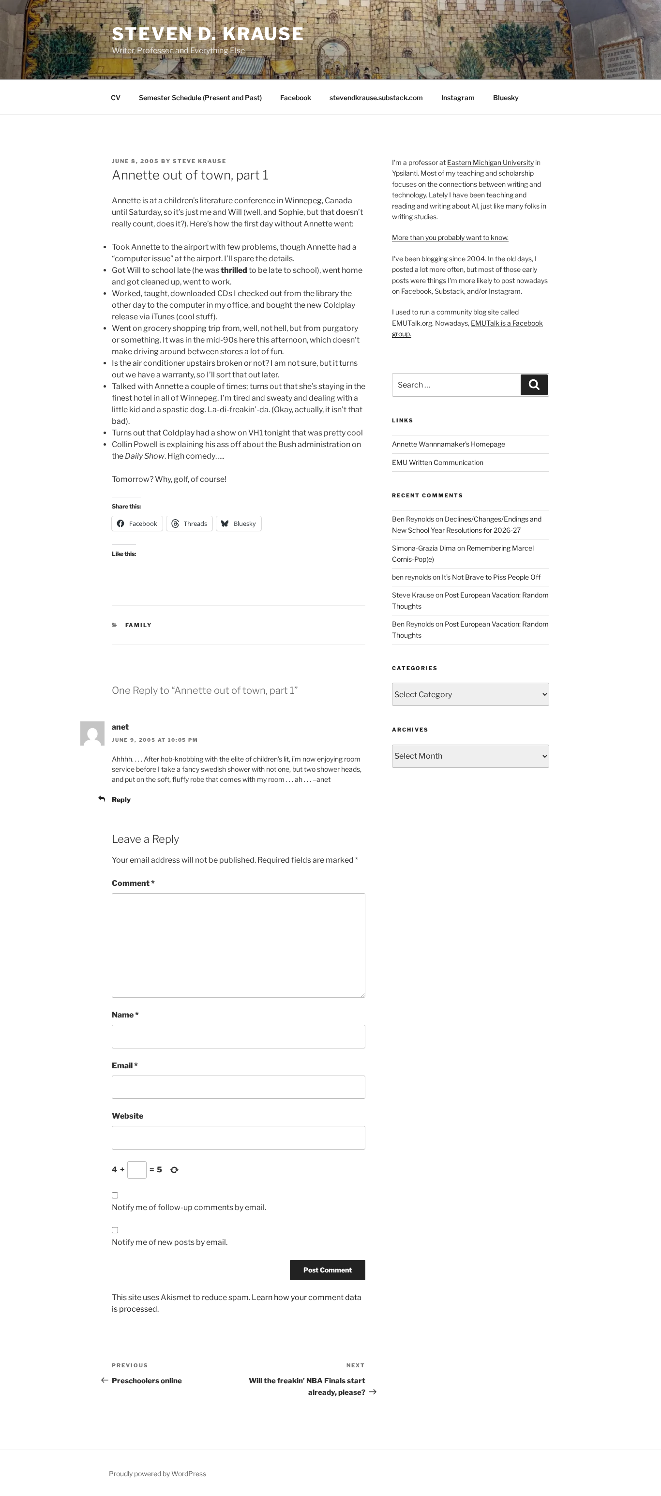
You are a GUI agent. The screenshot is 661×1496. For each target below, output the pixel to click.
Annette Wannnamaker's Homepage (448, 444)
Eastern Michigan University (490, 162)
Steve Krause (199, 161)
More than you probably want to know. (450, 237)
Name (125, 1014)
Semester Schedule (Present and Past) (200, 97)
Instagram (458, 97)
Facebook (295, 97)
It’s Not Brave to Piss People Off (491, 577)
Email (125, 1065)
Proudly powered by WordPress (157, 1473)
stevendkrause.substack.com (376, 97)
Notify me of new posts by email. (169, 1242)
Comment (133, 883)
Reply (121, 799)
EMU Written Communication (437, 462)
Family (138, 625)
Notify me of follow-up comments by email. (189, 1207)
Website (127, 1116)
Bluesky (506, 97)
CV (115, 97)
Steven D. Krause (208, 34)
